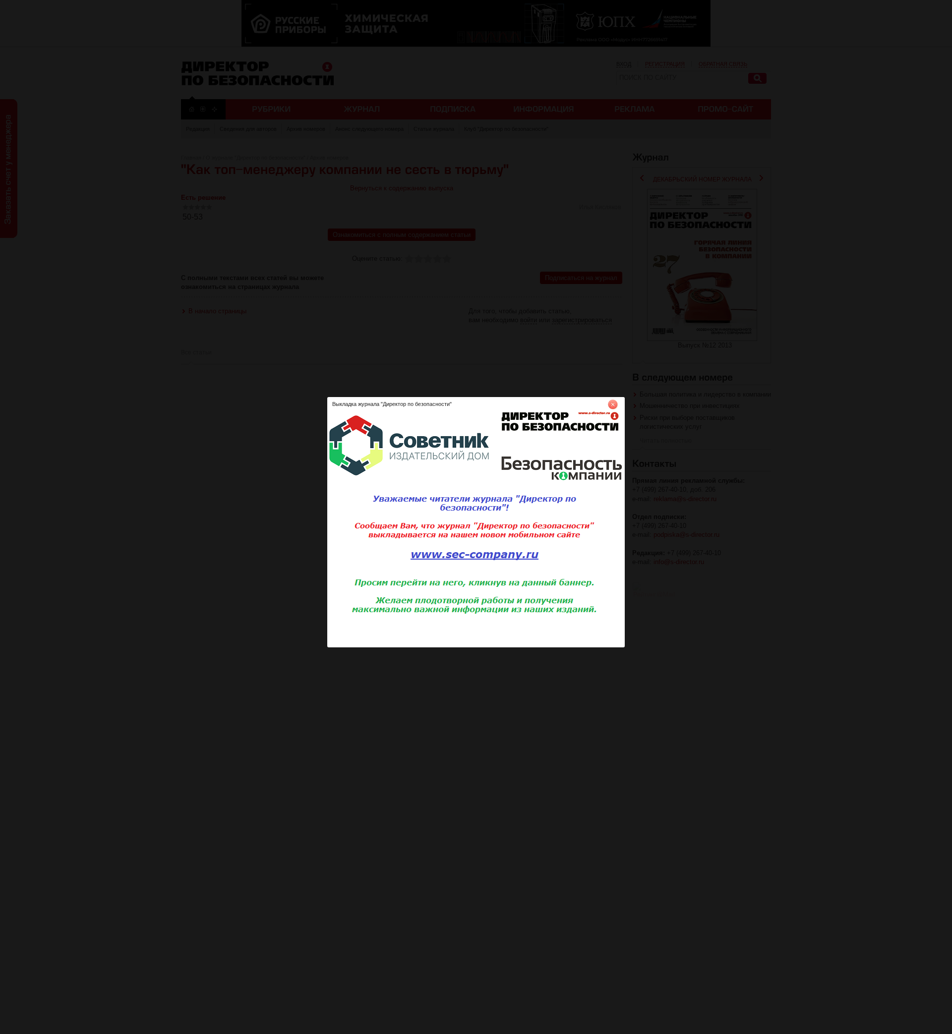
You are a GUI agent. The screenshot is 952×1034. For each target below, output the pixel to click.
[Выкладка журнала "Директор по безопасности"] (476, 645)
